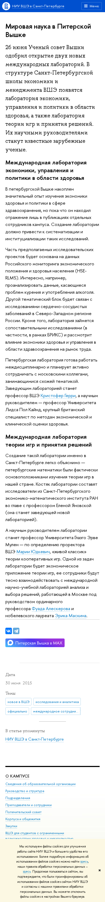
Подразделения (17, 798)
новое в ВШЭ (19, 701)
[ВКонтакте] (8, 631)
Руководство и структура (24, 791)
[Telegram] (16, 631)
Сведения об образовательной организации (40, 784)
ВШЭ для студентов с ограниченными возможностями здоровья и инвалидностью (39, 836)
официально (17, 711)
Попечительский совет (23, 812)
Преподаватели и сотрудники (28, 805)
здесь (84, 861)
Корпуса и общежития (22, 819)
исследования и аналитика (57, 701)
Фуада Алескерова (51, 608)
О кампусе (17, 776)
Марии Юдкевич (33, 551)
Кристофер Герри (58, 395)
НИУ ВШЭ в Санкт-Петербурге (38, 6)
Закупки (11, 826)
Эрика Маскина (70, 615)
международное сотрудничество (57, 711)
